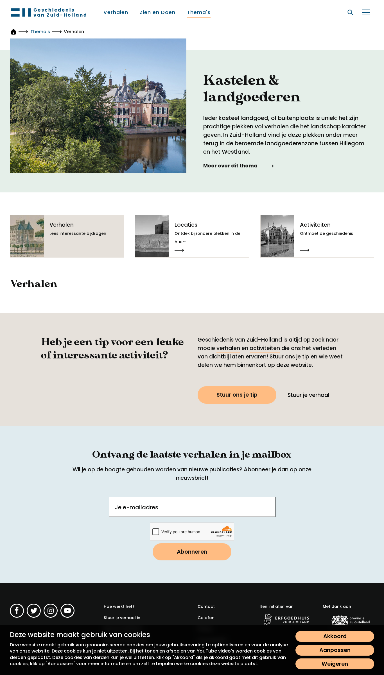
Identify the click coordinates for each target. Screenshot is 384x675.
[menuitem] (116, 12)
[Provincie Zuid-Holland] (348, 620)
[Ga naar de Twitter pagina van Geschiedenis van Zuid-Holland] (34, 611)
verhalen (228, 348)
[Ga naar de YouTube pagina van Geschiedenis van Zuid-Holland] (67, 611)
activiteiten (265, 348)
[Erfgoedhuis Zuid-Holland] (286, 619)
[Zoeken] (350, 12)
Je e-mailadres (136, 507)
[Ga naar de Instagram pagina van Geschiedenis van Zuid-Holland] (51, 611)
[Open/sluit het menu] (366, 12)
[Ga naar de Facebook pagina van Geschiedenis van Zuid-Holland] (17, 611)
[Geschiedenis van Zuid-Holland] (48, 12)
